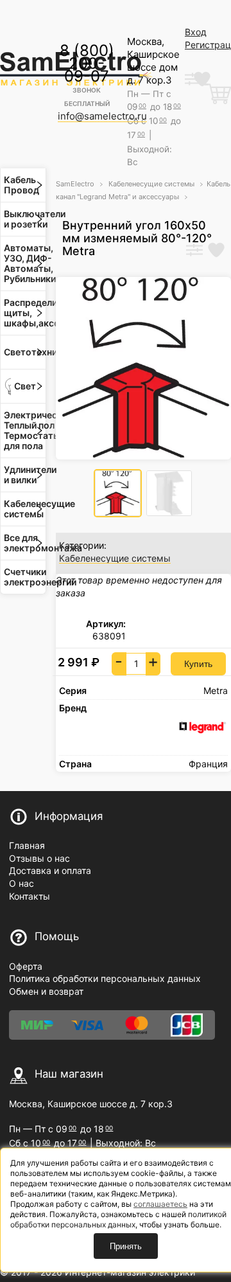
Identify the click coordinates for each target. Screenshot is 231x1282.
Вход (196, 31)
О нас (21, 883)
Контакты (29, 896)
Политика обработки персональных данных (105, 978)
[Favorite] (216, 251)
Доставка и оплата (50, 870)
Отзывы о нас (39, 858)
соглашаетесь (160, 1204)
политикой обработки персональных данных (118, 1219)
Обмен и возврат (46, 991)
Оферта (25, 966)
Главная (27, 845)
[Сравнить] (194, 251)
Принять (126, 1246)
